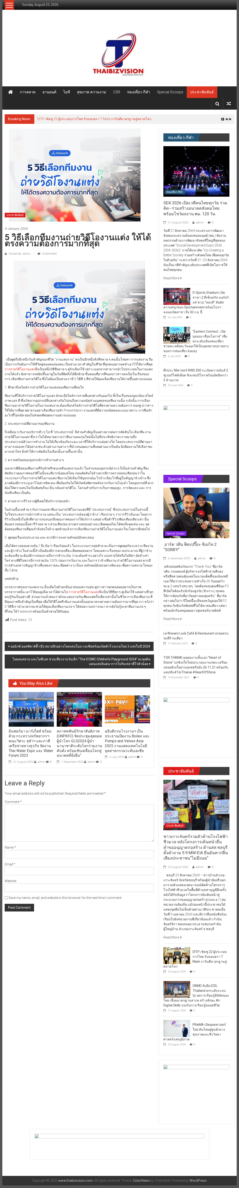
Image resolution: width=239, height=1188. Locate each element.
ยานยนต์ (49, 92)
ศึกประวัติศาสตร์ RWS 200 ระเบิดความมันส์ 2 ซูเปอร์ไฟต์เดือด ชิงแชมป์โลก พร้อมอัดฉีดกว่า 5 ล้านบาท (195, 375)
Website (10, 881)
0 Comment (49, 253)
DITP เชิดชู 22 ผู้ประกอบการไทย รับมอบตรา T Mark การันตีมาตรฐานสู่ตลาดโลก (94, 119)
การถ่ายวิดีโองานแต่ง (20, 369)
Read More (171, 278)
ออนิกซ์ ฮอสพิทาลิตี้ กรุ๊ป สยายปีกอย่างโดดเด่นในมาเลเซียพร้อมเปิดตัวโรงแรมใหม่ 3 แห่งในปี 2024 (80, 646)
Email (10, 864)
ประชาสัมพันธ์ (202, 92)
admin (41, 761)
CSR (116, 92)
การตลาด (27, 92)
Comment (13, 802)
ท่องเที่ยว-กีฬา (138, 92)
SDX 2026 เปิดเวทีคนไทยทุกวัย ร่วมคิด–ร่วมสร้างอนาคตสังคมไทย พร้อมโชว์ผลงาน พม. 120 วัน (195, 208)
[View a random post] (229, 103)
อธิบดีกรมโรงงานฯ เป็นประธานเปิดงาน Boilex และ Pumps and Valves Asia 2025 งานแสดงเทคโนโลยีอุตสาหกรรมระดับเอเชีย (127, 741)
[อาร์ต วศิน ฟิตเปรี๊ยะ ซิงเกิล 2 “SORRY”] (196, 512)
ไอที (66, 92)
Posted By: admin (19, 253)
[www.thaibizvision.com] (119, 52)
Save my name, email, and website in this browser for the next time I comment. (65, 898)
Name (10, 847)
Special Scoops (170, 92)
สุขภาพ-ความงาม (91, 92)
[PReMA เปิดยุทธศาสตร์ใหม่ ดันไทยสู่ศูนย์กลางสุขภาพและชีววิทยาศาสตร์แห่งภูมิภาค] (176, 1028)
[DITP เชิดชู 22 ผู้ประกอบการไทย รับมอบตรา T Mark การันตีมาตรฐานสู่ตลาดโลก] (176, 955)
